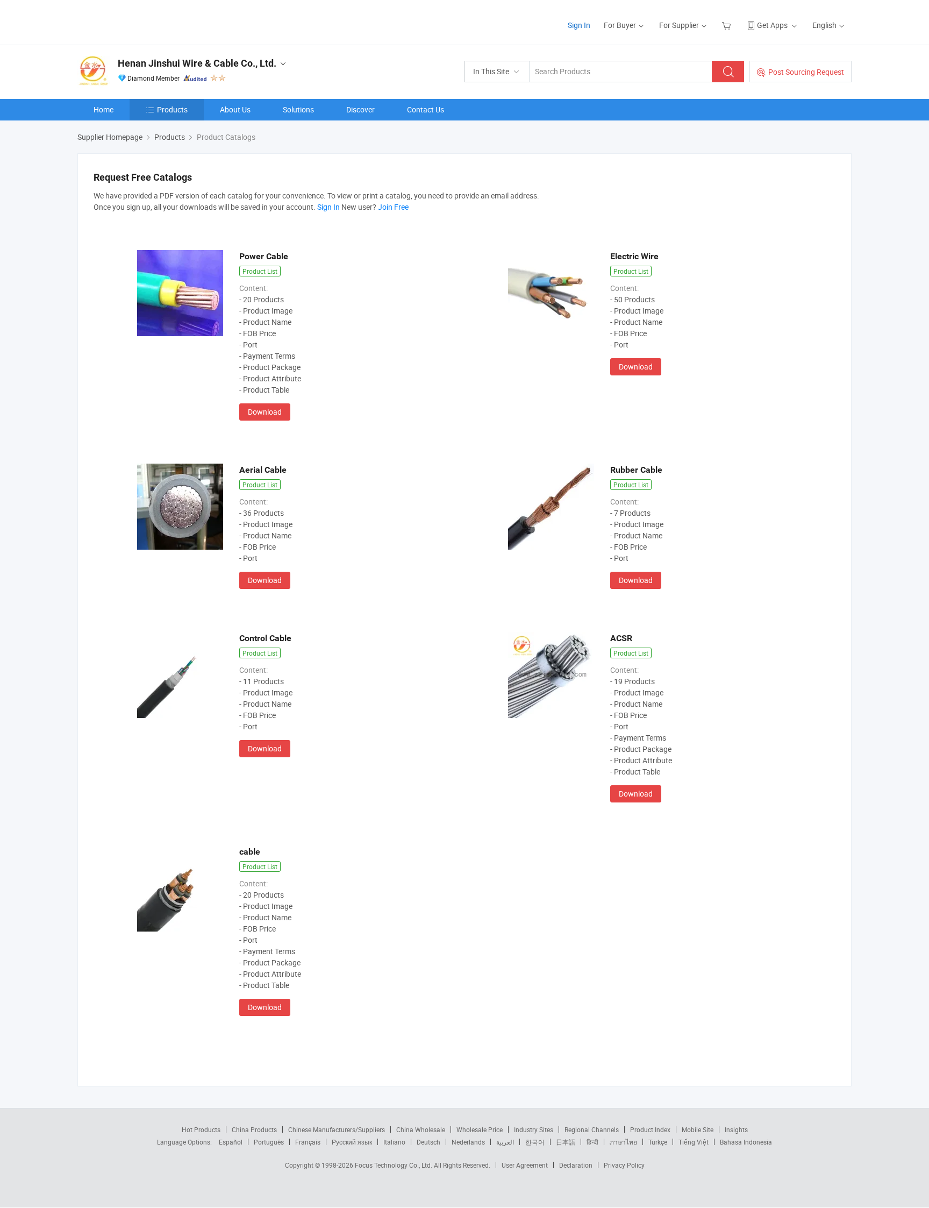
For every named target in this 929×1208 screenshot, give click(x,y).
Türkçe (657, 1142)
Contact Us (425, 109)
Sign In (579, 25)
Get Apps (772, 25)
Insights (736, 1129)
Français (307, 1142)
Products (172, 109)
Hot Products (201, 1129)
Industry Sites (533, 1129)
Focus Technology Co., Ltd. (394, 1165)
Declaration (575, 1165)
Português (269, 1142)
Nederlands (468, 1142)
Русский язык (352, 1142)
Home (103, 109)
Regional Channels (591, 1129)
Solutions (298, 109)
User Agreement (525, 1165)
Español (230, 1142)
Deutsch (428, 1142)
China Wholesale (420, 1129)
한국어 (535, 1142)
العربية (505, 1142)
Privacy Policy (624, 1165)
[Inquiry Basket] (727, 25)
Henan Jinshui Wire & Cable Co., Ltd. (197, 63)
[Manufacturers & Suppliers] (146, 21)
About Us (235, 109)
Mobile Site (697, 1129)
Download (265, 412)
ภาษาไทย (623, 1142)
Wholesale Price (479, 1129)
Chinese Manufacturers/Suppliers (336, 1129)
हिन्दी (592, 1142)
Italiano (394, 1142)
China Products (254, 1129)
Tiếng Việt (693, 1142)
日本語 (565, 1142)
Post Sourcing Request (806, 72)
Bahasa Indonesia (746, 1142)
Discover (360, 109)
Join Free (393, 207)
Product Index (650, 1129)
